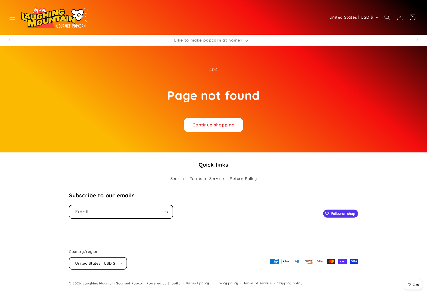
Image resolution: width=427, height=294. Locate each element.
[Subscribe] (166, 212)
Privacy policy (226, 283)
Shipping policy (290, 283)
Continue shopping (213, 125)
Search (177, 178)
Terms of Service (207, 178)
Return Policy (243, 178)
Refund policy (197, 283)
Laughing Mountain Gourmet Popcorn (114, 283)
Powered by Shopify (163, 283)
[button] (12, 17)
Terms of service (258, 283)
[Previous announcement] (10, 40)
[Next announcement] (417, 40)
